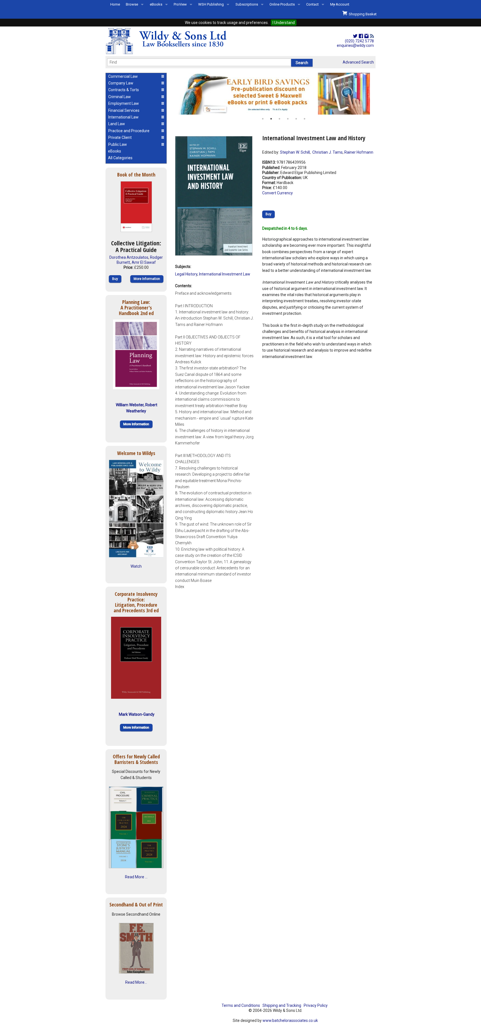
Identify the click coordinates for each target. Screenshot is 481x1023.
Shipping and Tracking (281, 1005)
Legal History (186, 274)
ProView (180, 4)
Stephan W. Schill (295, 152)
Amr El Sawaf (144, 262)
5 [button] (296, 119)
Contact (312, 4)
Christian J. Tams (327, 152)
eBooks (156, 4)
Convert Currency (277, 193)
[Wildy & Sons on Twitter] (355, 36)
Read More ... (136, 877)
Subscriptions (246, 4)
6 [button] (304, 119)
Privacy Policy (316, 1005)
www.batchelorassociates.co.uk (290, 1020)
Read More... (136, 982)
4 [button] (288, 119)
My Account (339, 4)
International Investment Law (224, 274)
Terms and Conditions (241, 1005)
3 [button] (279, 119)
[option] (275, 94)
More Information (147, 279)
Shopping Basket (362, 14)
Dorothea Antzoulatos (128, 257)
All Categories (120, 158)
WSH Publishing (211, 4)
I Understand (284, 22)
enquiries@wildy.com (355, 45)
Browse (132, 4)
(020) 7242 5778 (359, 41)
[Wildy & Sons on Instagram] (366, 36)
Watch (136, 566)
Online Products (282, 4)
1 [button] (263, 119)
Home (115, 4)
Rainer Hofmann (358, 152)
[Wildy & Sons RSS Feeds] (372, 36)
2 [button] (271, 119)
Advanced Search (358, 62)
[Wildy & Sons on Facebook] (361, 36)
